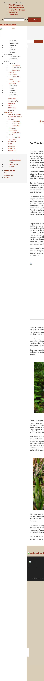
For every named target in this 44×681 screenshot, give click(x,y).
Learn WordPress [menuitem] (17, 10)
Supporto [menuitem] (13, 12)
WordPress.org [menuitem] (16, 5)
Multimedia (13, 50)
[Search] (30, 47)
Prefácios (13, 92)
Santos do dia (15, 160)
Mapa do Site (14, 164)
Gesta (11, 47)
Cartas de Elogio (15, 56)
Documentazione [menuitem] (16, 7)
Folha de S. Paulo (15, 78)
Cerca (26, 19)
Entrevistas (13, 86)
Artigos (12, 63)
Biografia (13, 45)
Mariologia (13, 95)
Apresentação (14, 43)
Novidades (13, 41)
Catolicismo (16, 68)
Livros (12, 88)
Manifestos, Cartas (15, 117)
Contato (12, 166)
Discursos (13, 90)
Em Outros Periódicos (14, 82)
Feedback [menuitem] (13, 14)
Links (11, 162)
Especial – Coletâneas (9, 111)
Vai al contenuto (8, 24)
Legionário (16, 65)
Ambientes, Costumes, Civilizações (14, 72)
